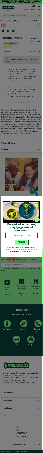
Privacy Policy (14, 251)
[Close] (39, 199)
